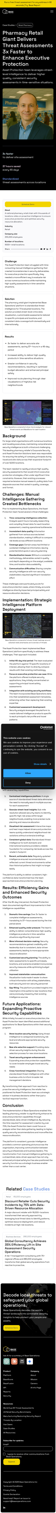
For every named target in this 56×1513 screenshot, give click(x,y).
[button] (51, 11)
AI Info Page (36, 1387)
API (4, 1387)
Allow (28, 773)
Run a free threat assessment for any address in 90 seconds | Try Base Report (28, 4)
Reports (6, 1391)
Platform (7, 1375)
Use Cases (7, 1424)
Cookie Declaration (11, 1494)
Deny (28, 782)
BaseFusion (8, 1383)
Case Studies (9, 25)
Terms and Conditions (13, 1486)
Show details (40, 764)
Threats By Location (12, 1420)
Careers (34, 1383)
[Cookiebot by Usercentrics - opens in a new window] (40, 728)
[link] (28, 4)
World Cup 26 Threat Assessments (18, 1408)
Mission (34, 1379)
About (33, 1375)
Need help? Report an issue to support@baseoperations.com (17, 1499)
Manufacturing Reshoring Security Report (22, 1416)
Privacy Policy (9, 1490)
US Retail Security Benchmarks (17, 1412)
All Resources (9, 1432)
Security (7, 1396)
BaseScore (8, 1379)
